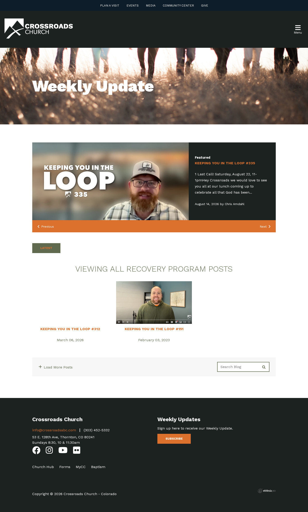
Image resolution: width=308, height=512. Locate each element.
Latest (46, 248)
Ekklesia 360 (267, 491)
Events (132, 5)
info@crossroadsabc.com (54, 430)
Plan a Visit (109, 5)
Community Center (178, 5)
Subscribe (174, 438)
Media (151, 5)
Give (204, 5)
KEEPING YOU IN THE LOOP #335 (225, 163)
